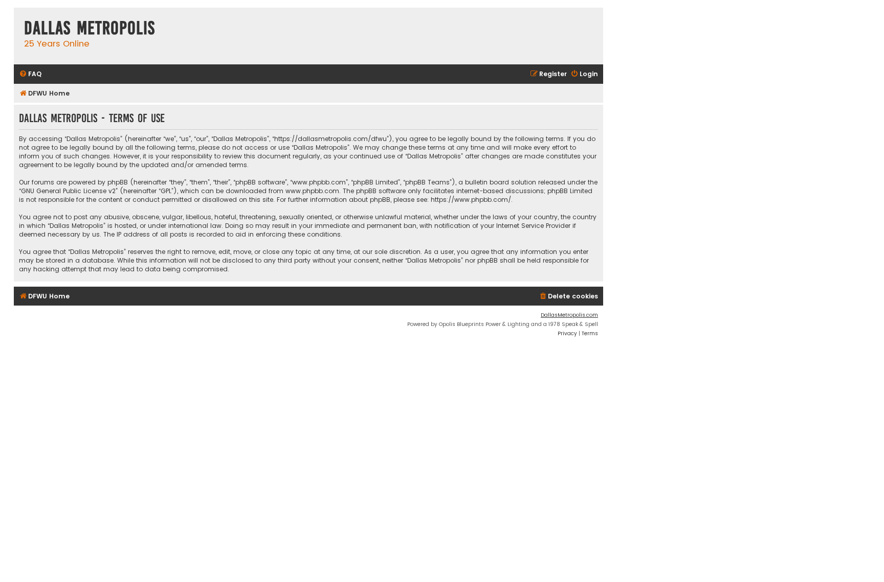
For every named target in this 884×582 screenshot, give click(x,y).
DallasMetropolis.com (569, 315)
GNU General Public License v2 (68, 191)
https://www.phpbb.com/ (471, 199)
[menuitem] (30, 74)
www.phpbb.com (312, 191)
